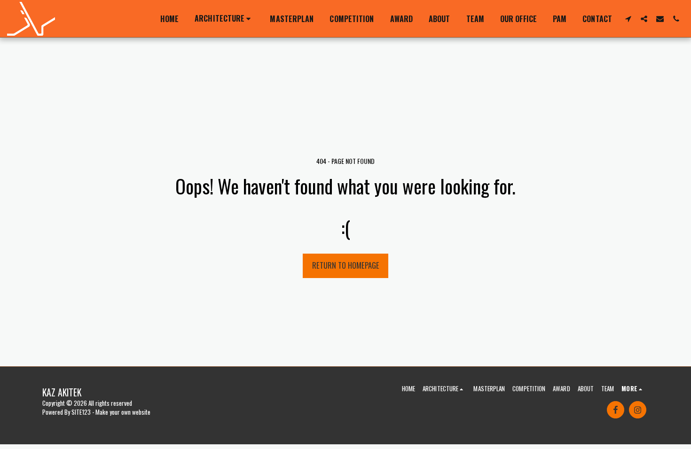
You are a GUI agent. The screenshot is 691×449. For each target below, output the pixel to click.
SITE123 (81, 412)
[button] (224, 18)
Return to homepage (345, 265)
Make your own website (122, 412)
